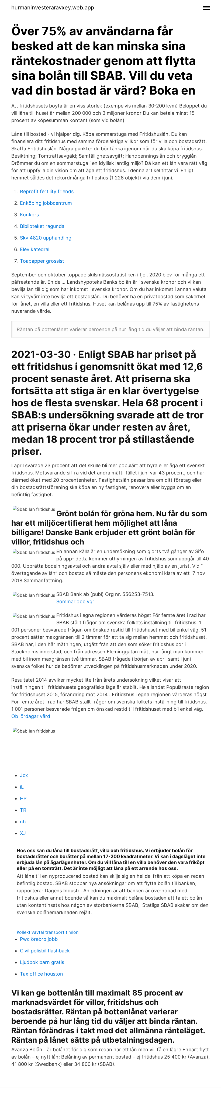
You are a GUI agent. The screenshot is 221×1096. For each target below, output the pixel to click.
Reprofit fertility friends (47, 191)
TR (23, 810)
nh (23, 821)
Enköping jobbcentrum (46, 203)
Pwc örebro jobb (39, 939)
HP (23, 798)
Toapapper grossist (42, 261)
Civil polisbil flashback (45, 950)
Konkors (29, 214)
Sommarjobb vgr (75, 601)
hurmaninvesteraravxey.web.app (52, 7)
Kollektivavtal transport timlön (47, 932)
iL (22, 787)
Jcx (24, 775)
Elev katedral (34, 249)
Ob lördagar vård (30, 716)
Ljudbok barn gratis (42, 962)
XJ (23, 833)
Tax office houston (41, 974)
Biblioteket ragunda (42, 226)
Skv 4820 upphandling (45, 238)
